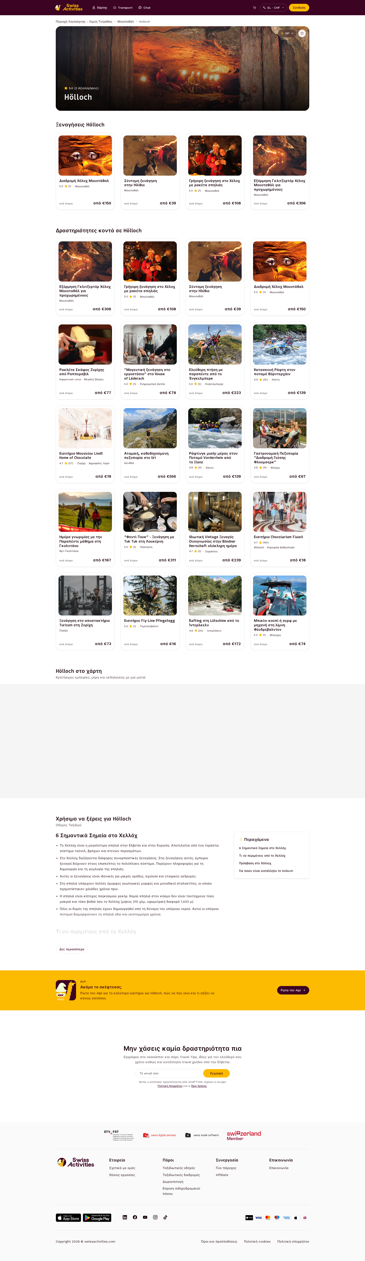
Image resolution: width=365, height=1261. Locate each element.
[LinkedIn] (124, 1217)
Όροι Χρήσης (199, 1086)
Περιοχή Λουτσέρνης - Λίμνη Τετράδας (84, 21)
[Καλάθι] (254, 7)
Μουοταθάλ (125, 21)
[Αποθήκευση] (302, 33)
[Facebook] (135, 1217)
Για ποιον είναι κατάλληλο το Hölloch (266, 871)
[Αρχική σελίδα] (71, 7)
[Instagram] (155, 1217)
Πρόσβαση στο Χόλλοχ (255, 863)
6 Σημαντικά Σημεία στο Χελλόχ (262, 848)
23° (287, 33)
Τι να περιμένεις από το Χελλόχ (262, 855)
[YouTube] (145, 1217)
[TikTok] (165, 1217)
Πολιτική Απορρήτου (170, 1086)
